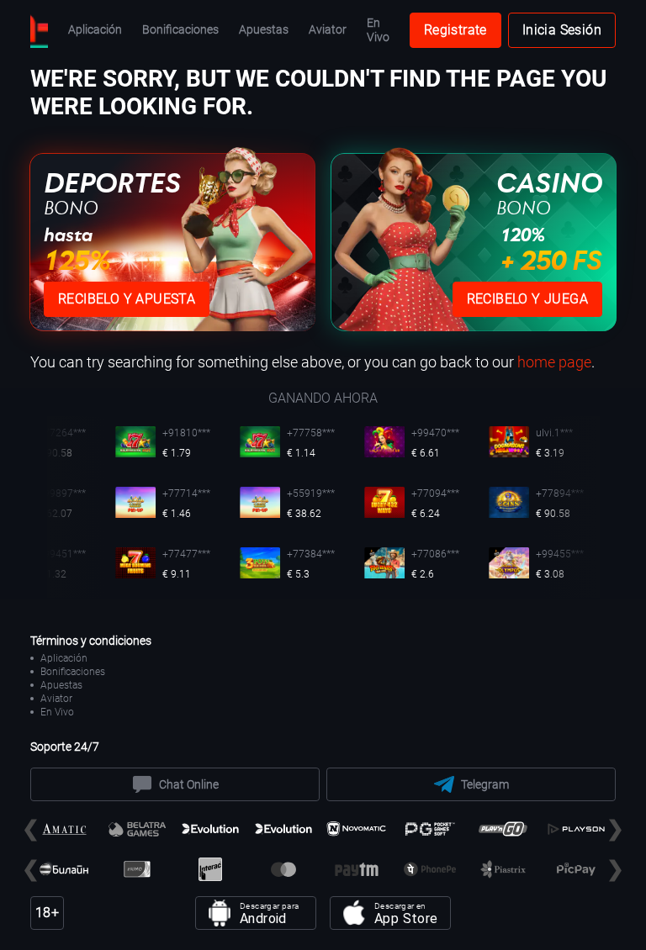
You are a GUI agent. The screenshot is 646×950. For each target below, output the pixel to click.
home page (554, 362)
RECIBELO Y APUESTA (126, 299)
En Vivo (57, 712)
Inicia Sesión (561, 30)
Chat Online (189, 784)
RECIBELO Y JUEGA (527, 299)
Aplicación (63, 658)
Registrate (455, 30)
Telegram (485, 784)
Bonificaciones (72, 672)
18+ (47, 913)
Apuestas (61, 685)
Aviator (56, 699)
